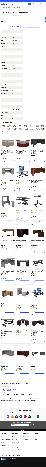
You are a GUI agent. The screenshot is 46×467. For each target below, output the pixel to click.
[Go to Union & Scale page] (34, 416)
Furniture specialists (15, 447)
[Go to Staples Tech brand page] (29, 416)
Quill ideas (13, 450)
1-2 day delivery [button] (19, 279)
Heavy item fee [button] (4, 216)
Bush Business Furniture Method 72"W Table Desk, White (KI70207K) (16, 23)
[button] (29, 4)
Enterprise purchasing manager (17, 446)
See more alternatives (17, 26)
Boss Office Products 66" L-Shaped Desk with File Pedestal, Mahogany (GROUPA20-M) (37, 241)
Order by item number (26, 439)
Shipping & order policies (5, 442)
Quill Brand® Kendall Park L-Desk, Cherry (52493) (22, 331)
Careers (35, 439)
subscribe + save (14, 439)
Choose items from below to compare (33, 26)
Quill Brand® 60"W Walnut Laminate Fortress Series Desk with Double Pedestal (37, 151)
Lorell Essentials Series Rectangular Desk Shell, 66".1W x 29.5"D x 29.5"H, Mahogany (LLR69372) (37, 180)
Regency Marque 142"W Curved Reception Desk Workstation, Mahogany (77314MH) (21, 151)
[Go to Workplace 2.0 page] (38, 416)
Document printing (15, 444)
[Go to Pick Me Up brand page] (16, 416)
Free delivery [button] (34, 187)
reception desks (9, 388)
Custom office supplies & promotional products (16, 443)
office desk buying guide (15, 392)
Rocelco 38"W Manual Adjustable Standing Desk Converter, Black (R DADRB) (37, 271)
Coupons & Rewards (9, 7)
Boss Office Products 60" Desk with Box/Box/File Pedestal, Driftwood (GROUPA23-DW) (7, 362)
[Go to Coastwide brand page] (12, 416)
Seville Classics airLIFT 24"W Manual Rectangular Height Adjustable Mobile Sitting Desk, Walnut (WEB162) (38, 210)
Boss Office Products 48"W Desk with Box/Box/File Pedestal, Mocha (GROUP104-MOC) (22, 241)
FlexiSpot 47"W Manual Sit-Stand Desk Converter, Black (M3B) (38, 300)
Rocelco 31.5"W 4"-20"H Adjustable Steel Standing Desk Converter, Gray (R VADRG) (23, 180)
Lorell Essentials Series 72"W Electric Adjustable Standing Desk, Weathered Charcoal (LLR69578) (8, 271)
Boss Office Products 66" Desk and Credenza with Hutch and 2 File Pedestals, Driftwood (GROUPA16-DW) (23, 301)
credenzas (9, 390)
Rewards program (15, 436)
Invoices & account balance (5, 439)
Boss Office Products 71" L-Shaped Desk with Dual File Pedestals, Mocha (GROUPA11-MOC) (37, 331)
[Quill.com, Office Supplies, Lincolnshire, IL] (3, 459)
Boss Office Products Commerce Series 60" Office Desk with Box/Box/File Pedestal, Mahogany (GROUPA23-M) (22, 362)
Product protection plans (16, 449)
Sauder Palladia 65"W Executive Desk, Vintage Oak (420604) (7, 300)
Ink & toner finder (26, 436)
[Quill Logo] (4, 4)
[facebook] (24, 430)
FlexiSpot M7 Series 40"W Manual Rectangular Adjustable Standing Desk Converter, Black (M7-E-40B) (22, 210)
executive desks (9, 386)
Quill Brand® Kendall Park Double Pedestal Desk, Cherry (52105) (22, 271)
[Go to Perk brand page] (21, 416)
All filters (3, 131)
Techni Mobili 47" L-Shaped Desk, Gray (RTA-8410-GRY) (7, 209)
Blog (35, 436)
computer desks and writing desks (11, 389)
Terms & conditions (5, 462)
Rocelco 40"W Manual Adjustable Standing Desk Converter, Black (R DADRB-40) (7, 331)
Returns (2, 436)
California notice (17, 462)
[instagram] (19, 430)
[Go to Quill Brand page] (8, 416)
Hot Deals (14, 7)
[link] (14, 135)
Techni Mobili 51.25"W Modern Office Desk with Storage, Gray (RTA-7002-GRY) (7, 180)
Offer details (19, 217)
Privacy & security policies (5, 445)
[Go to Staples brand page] (25, 416)
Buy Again (18, 7)
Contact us (15, 458)
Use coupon (32, 424)
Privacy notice (12, 462)
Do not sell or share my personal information (33, 462)
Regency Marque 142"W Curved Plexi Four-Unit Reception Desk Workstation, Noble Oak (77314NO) (7, 151)
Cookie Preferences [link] (23, 462)
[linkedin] (21, 430)
